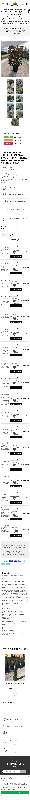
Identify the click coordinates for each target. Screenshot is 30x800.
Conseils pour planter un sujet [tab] (12, 575)
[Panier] (26, 3)
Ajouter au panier (16, 256)
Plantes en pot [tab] (8, 235)
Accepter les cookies (15, 792)
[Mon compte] (23, 3)
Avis (3, 578)
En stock (16, 254)
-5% (8, 137)
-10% (8, 143)
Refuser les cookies (15, 797)
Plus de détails (5, 183)
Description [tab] (6, 573)
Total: (25, 251)
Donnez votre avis (7, 167)
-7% (8, 140)
